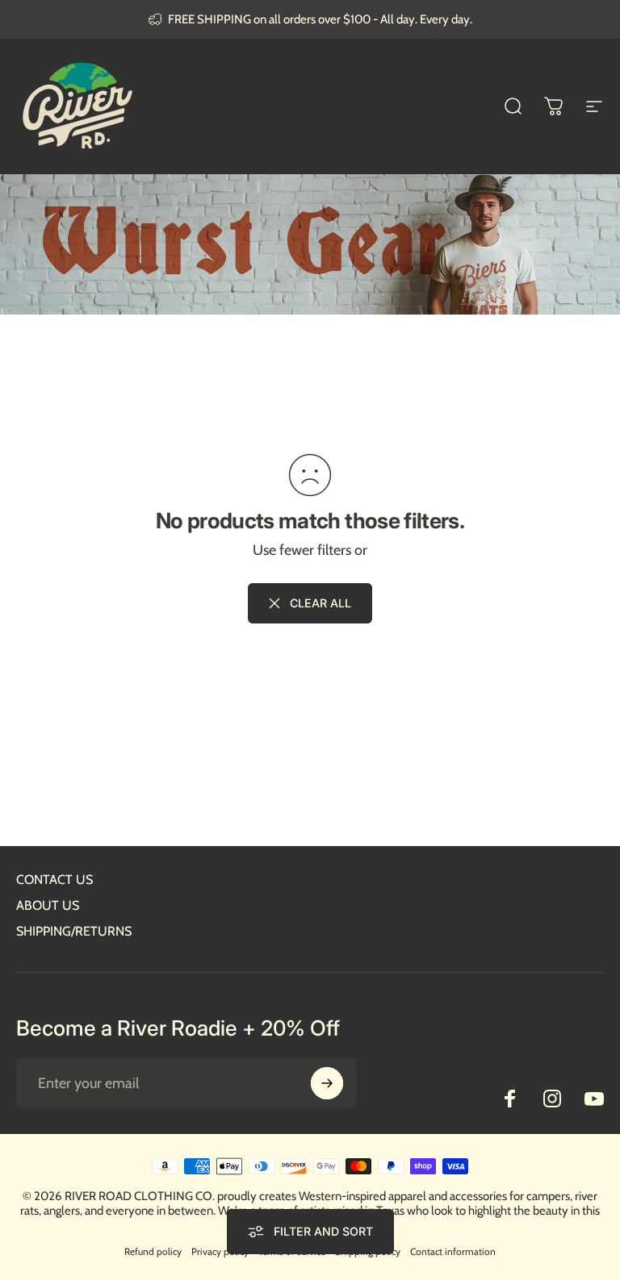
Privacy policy (220, 1251)
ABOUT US (47, 905)
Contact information (453, 1251)
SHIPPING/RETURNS (74, 931)
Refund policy (153, 1251)
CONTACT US (54, 879)
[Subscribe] (327, 1083)
